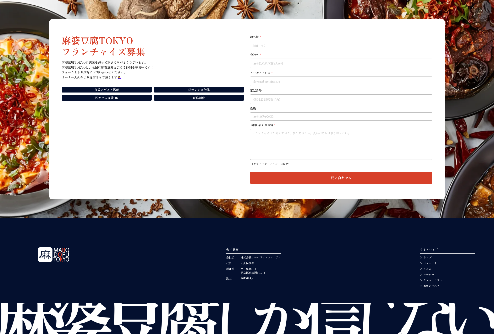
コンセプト (430, 263)
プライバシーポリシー (266, 164)
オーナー (428, 274)
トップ (427, 257)
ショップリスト (432, 280)
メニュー (428, 269)
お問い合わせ (431, 286)
